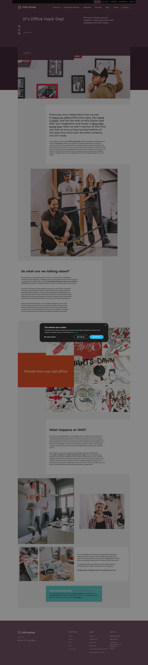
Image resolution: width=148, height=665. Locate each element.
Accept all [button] (96, 337)
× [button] (105, 325)
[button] (50, 337)
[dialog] (74, 332)
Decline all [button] (81, 337)
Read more (75, 332)
